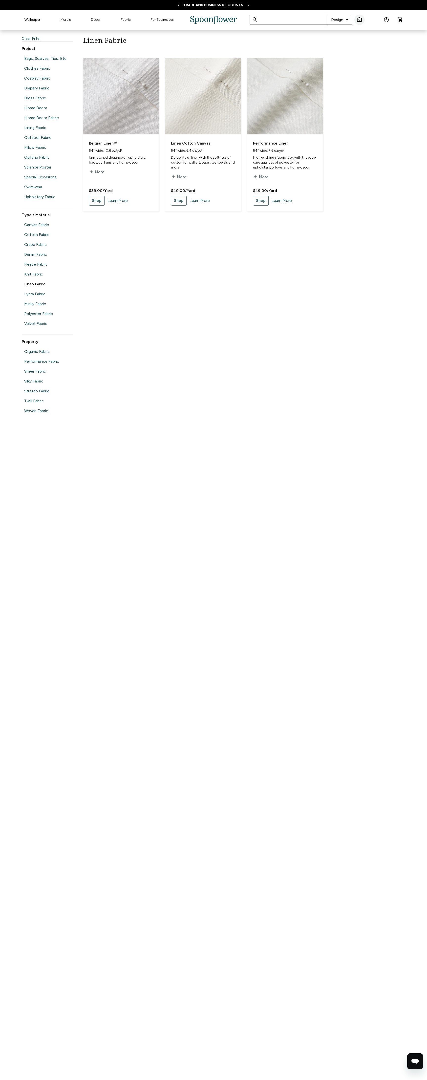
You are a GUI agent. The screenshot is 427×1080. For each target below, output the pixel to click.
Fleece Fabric (36, 264)
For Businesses (162, 20)
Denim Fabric (35, 254)
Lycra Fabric (34, 294)
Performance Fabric (41, 361)
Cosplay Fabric (37, 78)
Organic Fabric (37, 351)
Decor (96, 20)
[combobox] (340, 20)
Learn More (117, 200)
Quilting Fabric (37, 157)
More (97, 172)
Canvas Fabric (36, 224)
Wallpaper (32, 20)
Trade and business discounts (213, 5)
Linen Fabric (34, 284)
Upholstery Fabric (39, 196)
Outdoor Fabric (37, 137)
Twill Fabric (34, 401)
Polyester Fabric (38, 313)
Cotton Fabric (36, 234)
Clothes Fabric (37, 68)
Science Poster (37, 167)
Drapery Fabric (36, 88)
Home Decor (35, 108)
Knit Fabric (33, 274)
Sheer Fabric (35, 371)
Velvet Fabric (35, 323)
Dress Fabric (35, 98)
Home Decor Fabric (41, 117)
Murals (66, 20)
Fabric (126, 20)
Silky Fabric (33, 381)
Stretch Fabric (36, 391)
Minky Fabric (35, 303)
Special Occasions (40, 177)
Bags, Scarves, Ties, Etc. (45, 58)
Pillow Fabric (35, 147)
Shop (97, 200)
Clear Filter (31, 38)
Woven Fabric (36, 410)
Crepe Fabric (35, 244)
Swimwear (33, 187)
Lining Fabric (35, 127)
